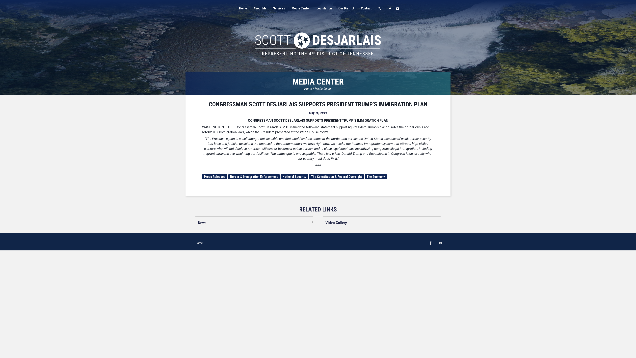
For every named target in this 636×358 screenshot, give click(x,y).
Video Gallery (336, 222)
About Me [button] (260, 8)
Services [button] (279, 8)
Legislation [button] (324, 8)
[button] (260, 8)
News (202, 222)
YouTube (397, 8)
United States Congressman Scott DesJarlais (318, 43)
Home (308, 89)
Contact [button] (366, 8)
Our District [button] (346, 8)
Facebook (390, 8)
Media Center (323, 89)
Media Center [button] (301, 8)
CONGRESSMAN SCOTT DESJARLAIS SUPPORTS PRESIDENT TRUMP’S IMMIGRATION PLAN (318, 104)
